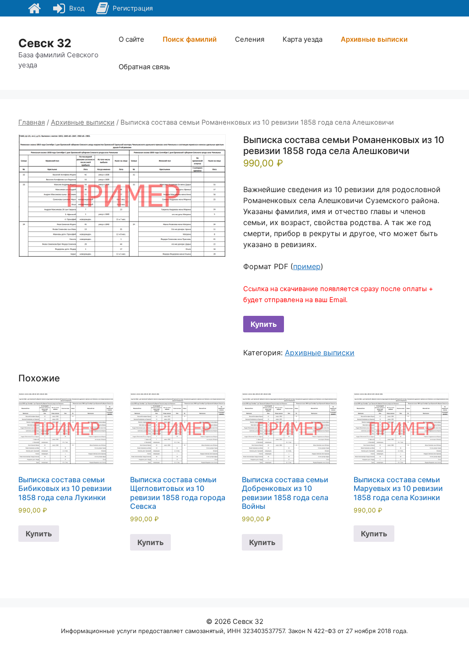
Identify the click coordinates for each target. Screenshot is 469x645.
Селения (249, 39)
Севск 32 (44, 43)
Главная (31, 122)
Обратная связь (144, 66)
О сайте (131, 39)
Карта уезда (302, 39)
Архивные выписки (374, 39)
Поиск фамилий (190, 39)
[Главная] (34, 8)
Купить (264, 324)
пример (307, 266)
